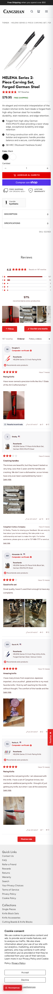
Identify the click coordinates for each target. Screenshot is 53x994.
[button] (15, 92)
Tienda (5, 23)
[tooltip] (13, 424)
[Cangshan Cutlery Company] (13, 11)
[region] (26, 314)
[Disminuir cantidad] (5, 168)
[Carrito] (38, 11)
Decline (25, 980)
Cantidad (6, 163)
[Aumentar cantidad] (47, 168)
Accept (25, 972)
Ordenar (21, 339)
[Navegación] (46, 11)
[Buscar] (32, 11)
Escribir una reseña (40, 329)
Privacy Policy (18, 963)
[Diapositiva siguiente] (48, 314)
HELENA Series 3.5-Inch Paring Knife (27, 360)
